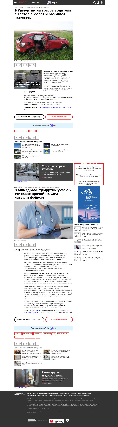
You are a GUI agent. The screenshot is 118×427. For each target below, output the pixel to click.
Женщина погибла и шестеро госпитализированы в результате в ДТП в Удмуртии (31, 151)
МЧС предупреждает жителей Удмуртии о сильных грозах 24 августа (88, 183)
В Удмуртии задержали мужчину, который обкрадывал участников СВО (32, 363)
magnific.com (24, 240)
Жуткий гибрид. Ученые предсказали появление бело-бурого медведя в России (93, 234)
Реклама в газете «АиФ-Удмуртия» (81, 393)
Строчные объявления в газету (58, 395)
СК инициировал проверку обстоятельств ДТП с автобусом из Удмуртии (31, 145)
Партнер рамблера (42, 420)
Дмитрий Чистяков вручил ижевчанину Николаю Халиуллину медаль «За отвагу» (31, 352)
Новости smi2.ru (20, 182)
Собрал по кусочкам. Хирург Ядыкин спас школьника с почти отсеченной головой (92, 253)
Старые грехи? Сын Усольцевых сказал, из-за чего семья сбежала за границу (92, 259)
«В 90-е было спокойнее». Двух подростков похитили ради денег (91, 240)
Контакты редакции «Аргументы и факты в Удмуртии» (42, 393)
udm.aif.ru (36, 310)
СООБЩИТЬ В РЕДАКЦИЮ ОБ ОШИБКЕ (79, 395)
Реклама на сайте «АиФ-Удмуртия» (37, 395)
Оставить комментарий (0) (59, 116)
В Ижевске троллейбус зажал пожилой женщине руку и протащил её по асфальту (88, 168)
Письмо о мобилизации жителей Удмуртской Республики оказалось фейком (31, 357)
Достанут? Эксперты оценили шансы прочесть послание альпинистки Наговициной (92, 228)
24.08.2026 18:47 (18, 187)
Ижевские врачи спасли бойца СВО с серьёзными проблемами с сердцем (61, 357)
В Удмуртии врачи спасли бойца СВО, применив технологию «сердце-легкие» (60, 352)
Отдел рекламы (64, 393)
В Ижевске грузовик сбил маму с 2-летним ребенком (60, 150)
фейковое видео (30, 312)
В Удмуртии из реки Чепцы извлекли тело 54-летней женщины (89, 175)
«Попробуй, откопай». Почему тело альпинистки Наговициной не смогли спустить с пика (92, 247)
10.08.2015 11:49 (18, 7)
